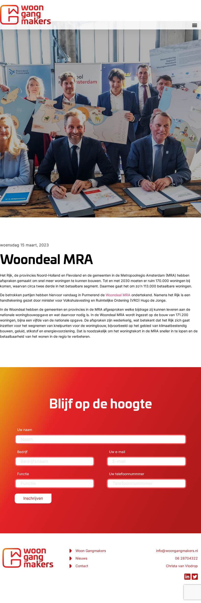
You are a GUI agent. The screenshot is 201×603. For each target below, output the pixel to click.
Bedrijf (22, 452)
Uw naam (24, 430)
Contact (81, 566)
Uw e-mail (117, 452)
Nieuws (81, 558)
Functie (23, 474)
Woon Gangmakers (90, 551)
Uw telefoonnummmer (126, 474)
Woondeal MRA (118, 295)
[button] (194, 25)
